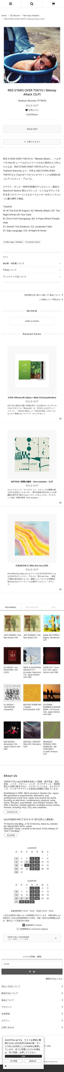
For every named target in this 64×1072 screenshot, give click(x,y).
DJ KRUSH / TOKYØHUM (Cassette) (9, 707)
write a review (32, 321)
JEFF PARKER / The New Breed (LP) (31, 636)
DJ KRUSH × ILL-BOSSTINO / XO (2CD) (11, 669)
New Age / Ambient (31, 15)
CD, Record (14, 15)
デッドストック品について (14, 276)
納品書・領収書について (13, 263)
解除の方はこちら (54, 978)
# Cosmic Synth (33, 242)
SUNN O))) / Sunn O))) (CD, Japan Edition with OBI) (51, 669)
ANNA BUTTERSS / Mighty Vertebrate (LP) (51, 637)
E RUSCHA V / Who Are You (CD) (32, 565)
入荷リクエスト (32, 141)
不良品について (10, 270)
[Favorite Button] (60, 419)
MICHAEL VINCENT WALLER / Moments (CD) (32, 744)
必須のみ (32, 1061)
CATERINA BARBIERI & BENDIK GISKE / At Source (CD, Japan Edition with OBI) (51, 709)
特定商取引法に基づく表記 (35, 295)
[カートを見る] (53, 3)
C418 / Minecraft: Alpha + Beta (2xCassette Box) (32, 397)
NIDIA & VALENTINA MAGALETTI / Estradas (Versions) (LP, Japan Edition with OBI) (32, 672)
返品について (55, 295)
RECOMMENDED (32, 607)
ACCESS (11, 835)
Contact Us (12, 812)
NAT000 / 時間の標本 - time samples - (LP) (32, 481)
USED (53, 607)
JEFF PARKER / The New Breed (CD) (12, 636)
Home (3, 15)
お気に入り (33, 110)
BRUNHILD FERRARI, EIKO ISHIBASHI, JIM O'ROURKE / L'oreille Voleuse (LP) (50, 748)
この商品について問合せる (50, 299)
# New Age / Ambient (13, 242)
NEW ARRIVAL (10, 607)
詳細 (23, 1056)
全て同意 (13, 1061)
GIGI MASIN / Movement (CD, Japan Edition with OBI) (12, 745)
